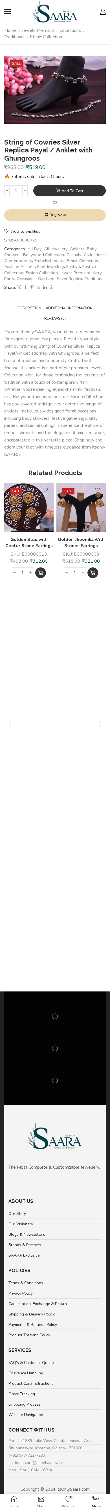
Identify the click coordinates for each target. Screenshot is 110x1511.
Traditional (15, 37)
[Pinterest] (32, 287)
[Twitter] (19, 287)
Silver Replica (69, 278)
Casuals (74, 255)
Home (11, 30)
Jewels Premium (38, 30)
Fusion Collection (42, 273)
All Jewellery (55, 249)
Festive (73, 266)
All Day (34, 249)
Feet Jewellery (50, 266)
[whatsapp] (50, 287)
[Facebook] (25, 287)
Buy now (58, 215)
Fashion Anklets (20, 266)
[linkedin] (45, 287)
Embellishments (49, 260)
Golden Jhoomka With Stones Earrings (81, 542)
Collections (70, 30)
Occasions (26, 278)
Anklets (77, 249)
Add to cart (72, 191)
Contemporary (18, 260)
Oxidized (46, 278)
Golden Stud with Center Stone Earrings (29, 542)
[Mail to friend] (38, 287)
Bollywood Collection (43, 255)
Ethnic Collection (46, 37)
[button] (40, 572)
